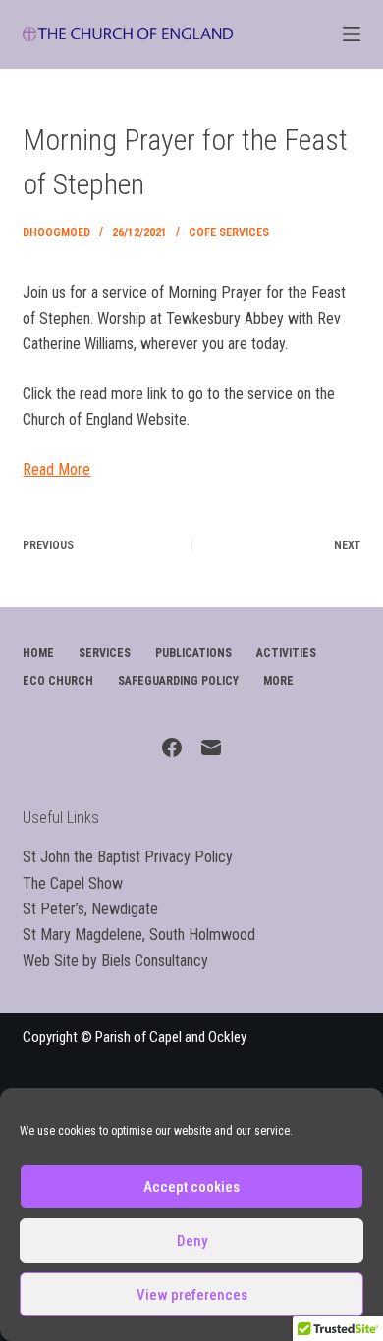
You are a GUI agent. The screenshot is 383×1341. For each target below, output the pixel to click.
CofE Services (229, 232)
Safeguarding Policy (178, 681)
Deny (192, 1241)
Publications (193, 653)
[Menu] (351, 34)
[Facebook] (172, 747)
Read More (56, 469)
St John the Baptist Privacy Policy (128, 857)
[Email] (211, 747)
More (278, 681)
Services (105, 653)
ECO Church (58, 681)
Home (38, 653)
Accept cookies (191, 1187)
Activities (286, 653)
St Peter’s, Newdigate (90, 909)
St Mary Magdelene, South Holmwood (139, 934)
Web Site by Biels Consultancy (115, 961)
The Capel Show (73, 883)
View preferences (192, 1295)
